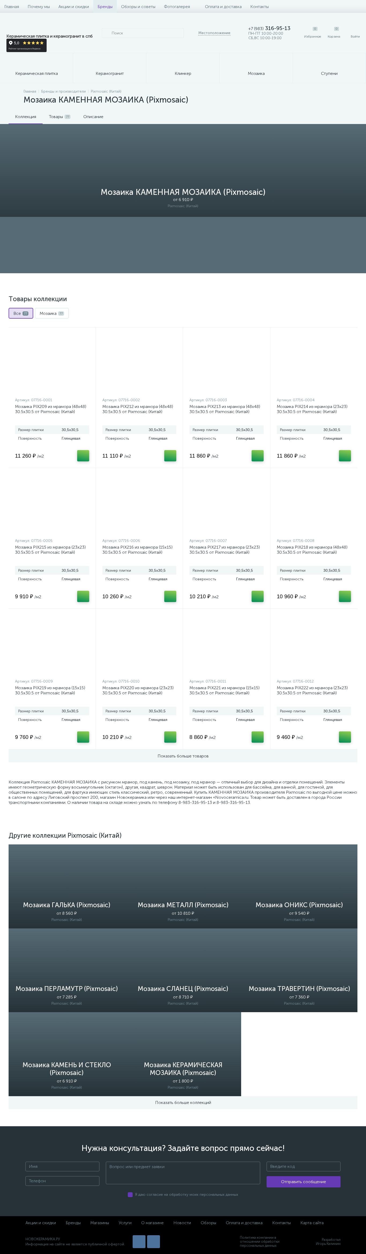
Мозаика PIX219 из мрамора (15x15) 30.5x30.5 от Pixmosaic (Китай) (50, 690)
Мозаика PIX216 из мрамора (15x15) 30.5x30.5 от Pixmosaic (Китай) (137, 550)
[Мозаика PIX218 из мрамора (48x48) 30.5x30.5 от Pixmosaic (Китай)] (314, 504)
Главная (11, 6)
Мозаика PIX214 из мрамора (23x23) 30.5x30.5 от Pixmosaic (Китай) (312, 409)
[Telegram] (153, 1241)
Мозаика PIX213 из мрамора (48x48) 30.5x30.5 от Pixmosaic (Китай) (224, 409)
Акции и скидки (73, 6)
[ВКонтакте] (139, 1241)
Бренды (105, 6)
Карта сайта (312, 1222)
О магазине (152, 1222)
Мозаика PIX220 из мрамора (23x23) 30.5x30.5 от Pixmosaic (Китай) (138, 690)
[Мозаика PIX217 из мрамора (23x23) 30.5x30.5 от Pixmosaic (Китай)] (226, 504)
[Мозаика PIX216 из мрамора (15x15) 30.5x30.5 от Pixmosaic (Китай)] (139, 504)
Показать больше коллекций (183, 1102)
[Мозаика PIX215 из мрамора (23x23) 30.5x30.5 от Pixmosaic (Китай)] (52, 504)
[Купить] (83, 455)
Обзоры (208, 1222)
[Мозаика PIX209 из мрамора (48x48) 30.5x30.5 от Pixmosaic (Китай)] (52, 363)
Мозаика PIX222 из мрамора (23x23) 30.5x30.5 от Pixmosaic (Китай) (312, 690)
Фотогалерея (177, 6)
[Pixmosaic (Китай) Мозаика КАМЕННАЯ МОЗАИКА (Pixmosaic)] (183, 245)
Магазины (99, 1222)
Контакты (259, 6)
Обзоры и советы (138, 6)
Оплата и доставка (223, 6)
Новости (182, 1222)
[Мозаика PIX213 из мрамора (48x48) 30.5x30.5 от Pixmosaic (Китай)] (226, 363)
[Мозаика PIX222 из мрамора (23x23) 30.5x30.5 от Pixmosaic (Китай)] (314, 645)
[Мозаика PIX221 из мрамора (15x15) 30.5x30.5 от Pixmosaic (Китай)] (226, 645)
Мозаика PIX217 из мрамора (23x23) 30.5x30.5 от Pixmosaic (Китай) (224, 550)
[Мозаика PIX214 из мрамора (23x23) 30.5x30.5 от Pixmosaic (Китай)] (314, 363)
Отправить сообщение (303, 1181)
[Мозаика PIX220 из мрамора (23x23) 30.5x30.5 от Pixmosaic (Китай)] (139, 645)
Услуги (125, 1222)
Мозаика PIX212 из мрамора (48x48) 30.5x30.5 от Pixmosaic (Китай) (137, 409)
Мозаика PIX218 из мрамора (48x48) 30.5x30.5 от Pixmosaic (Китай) (312, 550)
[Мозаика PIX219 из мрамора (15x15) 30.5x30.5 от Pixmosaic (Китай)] (52, 645)
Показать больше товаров (183, 756)
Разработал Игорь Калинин (328, 1242)
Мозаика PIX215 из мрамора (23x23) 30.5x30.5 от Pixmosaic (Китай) (50, 550)
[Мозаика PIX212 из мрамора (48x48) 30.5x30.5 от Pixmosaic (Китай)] (139, 363)
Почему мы (39, 6)
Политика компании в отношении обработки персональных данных (259, 1241)
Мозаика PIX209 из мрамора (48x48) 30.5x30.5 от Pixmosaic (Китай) (50, 409)
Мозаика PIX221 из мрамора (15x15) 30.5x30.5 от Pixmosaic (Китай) (224, 690)
